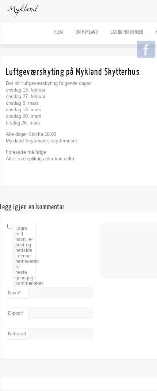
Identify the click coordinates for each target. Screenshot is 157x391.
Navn (14, 292)
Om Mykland (87, 32)
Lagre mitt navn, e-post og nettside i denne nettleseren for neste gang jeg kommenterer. (25, 256)
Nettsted (17, 333)
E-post (16, 313)
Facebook (146, 50)
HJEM (58, 32)
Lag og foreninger (127, 32)
